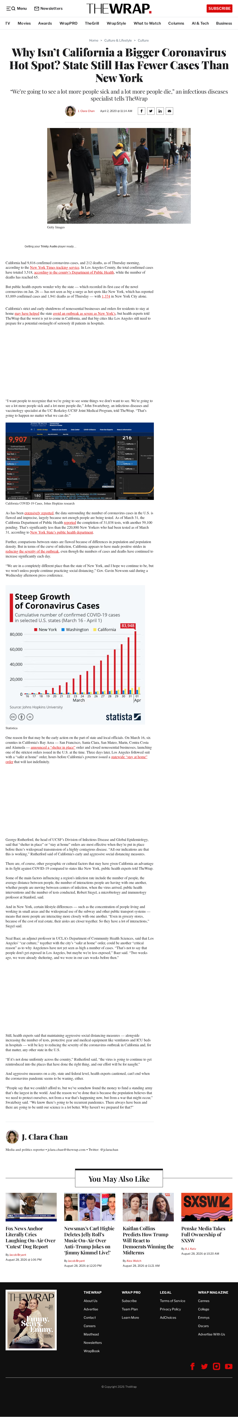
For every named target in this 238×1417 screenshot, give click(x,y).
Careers (90, 1326)
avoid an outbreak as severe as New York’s (84, 313)
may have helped (27, 313)
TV (7, 23)
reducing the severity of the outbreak (32, 551)
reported (70, 522)
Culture (143, 40)
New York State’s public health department (61, 532)
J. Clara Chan (86, 111)
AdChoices (168, 1317)
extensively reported (38, 512)
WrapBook (92, 1351)
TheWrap (93, 1292)
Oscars (203, 1326)
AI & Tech (200, 23)
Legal (166, 1292)
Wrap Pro (131, 1292)
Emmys (203, 1317)
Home (93, 40)
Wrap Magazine (213, 1292)
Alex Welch (133, 1261)
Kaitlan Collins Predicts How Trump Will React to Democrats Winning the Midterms (148, 1240)
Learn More (130, 1317)
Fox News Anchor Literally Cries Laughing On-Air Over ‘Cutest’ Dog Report (30, 1237)
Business (224, 23)
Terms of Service (172, 1301)
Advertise (91, 1309)
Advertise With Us (211, 1334)
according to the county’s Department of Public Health (74, 272)
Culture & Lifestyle (118, 40)
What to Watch (147, 23)
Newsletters (51, 8)
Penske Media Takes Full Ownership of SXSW (203, 1234)
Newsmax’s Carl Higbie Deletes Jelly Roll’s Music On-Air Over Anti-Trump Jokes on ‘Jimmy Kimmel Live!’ (89, 1240)
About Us (90, 1301)
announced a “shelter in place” (53, 747)
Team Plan (130, 1309)
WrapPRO (68, 23)
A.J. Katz (190, 1248)
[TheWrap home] (119, 8)
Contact (90, 1317)
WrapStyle (116, 23)
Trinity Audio (49, 246)
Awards (45, 23)
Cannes (203, 1301)
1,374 (106, 296)
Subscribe (219, 8)
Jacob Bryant (17, 1254)
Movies (24, 23)
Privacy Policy (170, 1309)
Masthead (91, 1334)
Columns (176, 23)
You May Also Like (119, 1179)
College (203, 1309)
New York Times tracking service (54, 267)
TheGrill (92, 23)
